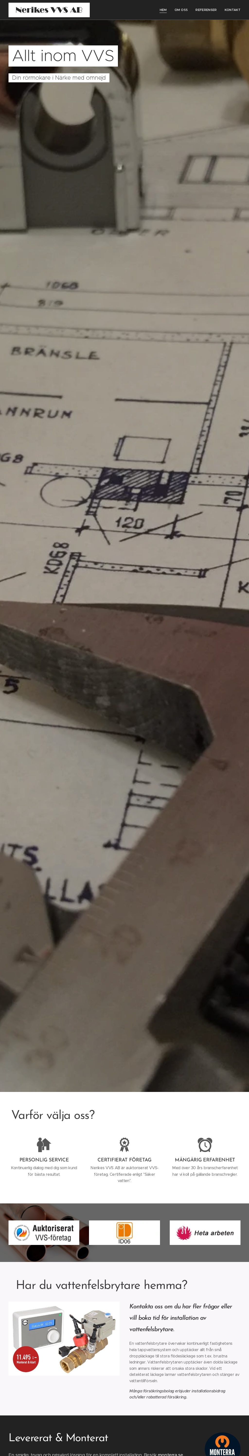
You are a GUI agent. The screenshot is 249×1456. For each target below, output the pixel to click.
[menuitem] (165, 10)
